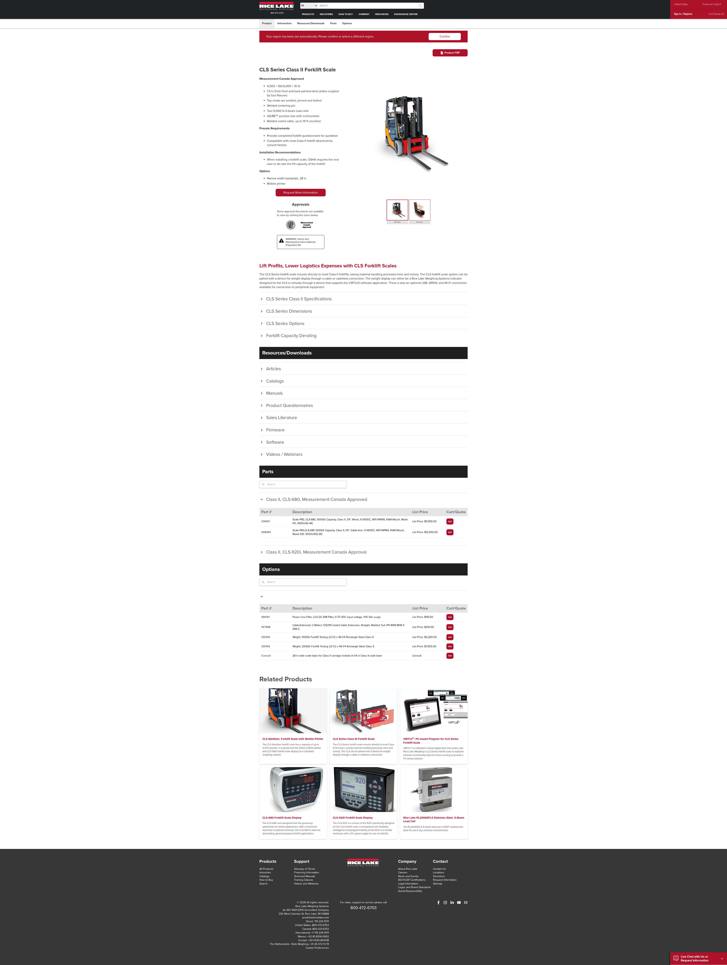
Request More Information (300, 192)
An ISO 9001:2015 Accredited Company (306, 910)
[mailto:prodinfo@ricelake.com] (466, 902)
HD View (397, 222)
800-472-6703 (277, 13)
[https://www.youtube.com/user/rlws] (459, 902)
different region (363, 36)
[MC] (307, 225)
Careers (402, 872)
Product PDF (452, 52)
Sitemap (437, 883)
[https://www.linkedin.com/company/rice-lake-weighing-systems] (452, 902)
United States (681, 4)
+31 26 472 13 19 (319, 944)
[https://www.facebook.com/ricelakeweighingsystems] (438, 902)
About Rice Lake (407, 869)
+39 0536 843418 (318, 940)
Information (284, 23)
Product (267, 23)
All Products (266, 869)
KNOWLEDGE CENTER (406, 14)
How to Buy (266, 879)
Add (450, 521)
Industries (265, 872)
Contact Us (439, 869)
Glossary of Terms (304, 869)
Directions (439, 876)
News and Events (408, 876)
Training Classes (303, 879)
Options (347, 23)
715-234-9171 (321, 921)
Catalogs (264, 876)
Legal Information (408, 883)
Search (263, 883)
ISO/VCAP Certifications (412, 879)
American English (712, 4)
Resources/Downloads (310, 23)
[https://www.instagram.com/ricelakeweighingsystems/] (445, 902)
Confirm (445, 36)
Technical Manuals (304, 876)
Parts (333, 23)
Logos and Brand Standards (414, 887)
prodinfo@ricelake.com (315, 917)
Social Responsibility (410, 891)
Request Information (445, 879)
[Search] (420, 5)
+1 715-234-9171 (320, 932)
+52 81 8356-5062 (318, 936)
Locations (438, 872)
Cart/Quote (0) (716, 14)
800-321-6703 (320, 929)
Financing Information (306, 872)
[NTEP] (291, 225)
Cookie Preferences (317, 947)
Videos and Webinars (306, 883)
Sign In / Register (683, 14)
